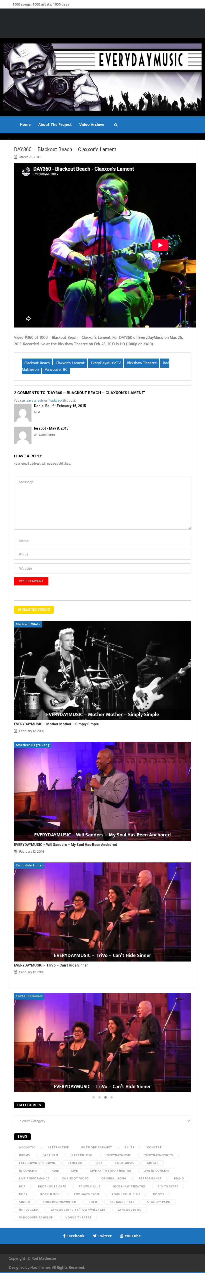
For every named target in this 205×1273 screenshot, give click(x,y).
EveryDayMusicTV (106, 363)
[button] (93, 1097)
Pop (22, 1186)
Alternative (58, 1147)
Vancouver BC (56, 369)
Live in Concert (157, 1170)
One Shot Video (75, 1178)
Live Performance (34, 1178)
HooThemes (40, 1267)
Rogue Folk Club (126, 1194)
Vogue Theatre (79, 1217)
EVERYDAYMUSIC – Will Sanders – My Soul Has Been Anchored (65, 845)
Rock (23, 1194)
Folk (98, 1162)
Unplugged (28, 1209)
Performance (150, 1178)
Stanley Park (158, 1201)
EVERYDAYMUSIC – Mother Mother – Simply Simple (56, 724)
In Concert (28, 1170)
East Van (50, 1155)
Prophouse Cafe (52, 1186)
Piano (179, 1178)
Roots (158, 1194)
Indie (54, 1170)
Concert (154, 1147)
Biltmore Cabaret (96, 1147)
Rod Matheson (86, 1194)
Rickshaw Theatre (142, 363)
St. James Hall (122, 1201)
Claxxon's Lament (70, 363)
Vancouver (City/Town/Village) (77, 1209)
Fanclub (75, 1162)
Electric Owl (81, 1155)
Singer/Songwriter (59, 1201)
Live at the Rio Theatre (110, 1170)
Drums (24, 1155)
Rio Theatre (168, 1186)
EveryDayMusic (118, 1155)
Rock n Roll (50, 1194)
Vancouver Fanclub (36, 1217)
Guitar (152, 1162)
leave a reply (35, 400)
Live (74, 1170)
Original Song (113, 1178)
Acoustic (27, 1147)
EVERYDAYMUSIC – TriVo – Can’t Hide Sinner (51, 965)
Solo (92, 1201)
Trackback (55, 400)
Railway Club (89, 1186)
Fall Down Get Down (37, 1162)
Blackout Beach (37, 363)
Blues (129, 1147)
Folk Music (124, 1162)
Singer (24, 1201)
